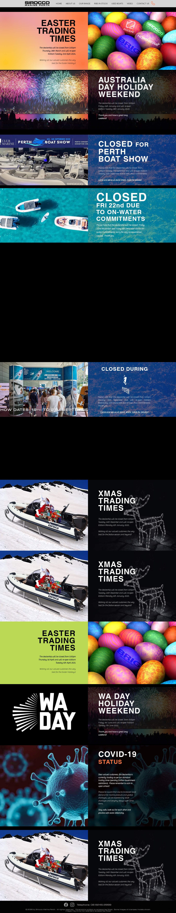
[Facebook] (66, 904)
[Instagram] (72, 904)
